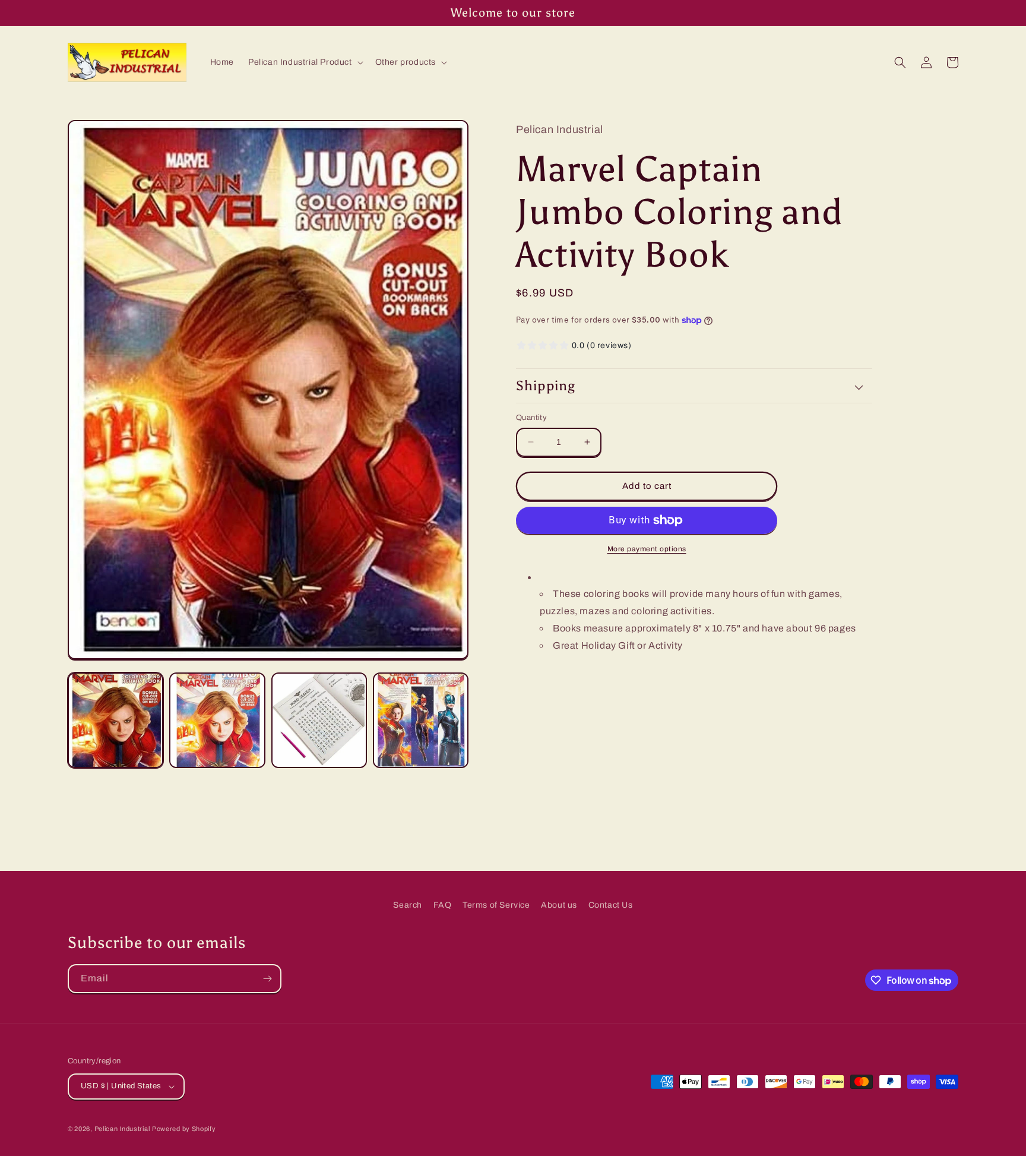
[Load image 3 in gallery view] (319, 720)
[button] (304, 62)
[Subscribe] (267, 978)
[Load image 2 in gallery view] (217, 720)
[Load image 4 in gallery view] (420, 720)
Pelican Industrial (122, 1128)
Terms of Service (496, 905)
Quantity (531, 417)
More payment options (646, 549)
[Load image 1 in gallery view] (115, 720)
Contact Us (610, 905)
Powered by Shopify (184, 1128)
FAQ (442, 905)
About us (559, 905)
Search (407, 905)
